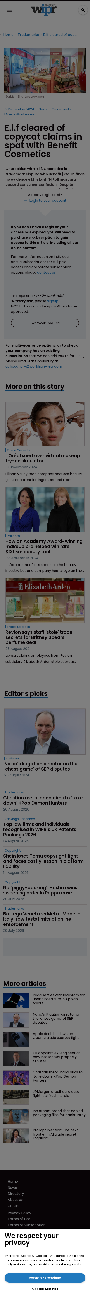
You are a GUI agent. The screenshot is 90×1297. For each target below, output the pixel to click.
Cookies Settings (45, 1289)
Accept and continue (45, 1278)
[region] (45, 1262)
